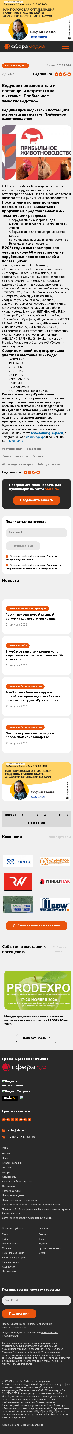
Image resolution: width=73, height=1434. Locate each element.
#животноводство (15, 456)
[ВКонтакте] (56, 74)
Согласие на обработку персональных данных (27, 1218)
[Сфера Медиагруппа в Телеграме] (16, 1120)
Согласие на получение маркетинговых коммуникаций (31, 1205)
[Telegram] (60, 74)
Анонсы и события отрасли (17, 1181)
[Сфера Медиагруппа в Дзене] (4, 1120)
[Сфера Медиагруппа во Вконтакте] (8, 1120)
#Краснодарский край (17, 464)
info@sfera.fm (18, 1130)
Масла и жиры (10, 1243)
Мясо (5, 1234)
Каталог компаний (12, 1163)
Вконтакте (16, 441)
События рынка (59, 949)
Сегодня (43, 1234)
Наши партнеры (58, 837)
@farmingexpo (36, 437)
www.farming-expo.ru (47, 433)
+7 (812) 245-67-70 (21, 1137)
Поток (5, 1158)
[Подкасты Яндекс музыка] (29, 1120)
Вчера (42, 1239)
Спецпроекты (9, 1177)
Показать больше (36, 1038)
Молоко (6, 1248)
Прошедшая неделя (50, 1248)
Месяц (42, 1253)
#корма (37, 456)
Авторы (6, 1172)
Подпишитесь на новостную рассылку (31, 1290)
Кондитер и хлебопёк (13, 1253)
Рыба (5, 1239)
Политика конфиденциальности (19, 1200)
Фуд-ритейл (8, 1267)
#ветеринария (12, 449)
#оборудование (48, 464)
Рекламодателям (11, 1191)
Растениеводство (11, 1262)
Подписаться (23, 546)
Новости (6, 1153)
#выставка (34, 449)
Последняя (36, 823)
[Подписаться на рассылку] (69, 74)
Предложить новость (36, 500)
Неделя (43, 1243)
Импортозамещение (13, 1195)
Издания (7, 1167)
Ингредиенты (9, 1271)
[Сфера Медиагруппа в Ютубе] (12, 1120)
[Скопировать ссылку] (65, 74)
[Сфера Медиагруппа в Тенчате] (21, 1120)
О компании (8, 1186)
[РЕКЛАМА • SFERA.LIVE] (36, 39)
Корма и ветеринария (14, 1257)
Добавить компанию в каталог (36, 925)
